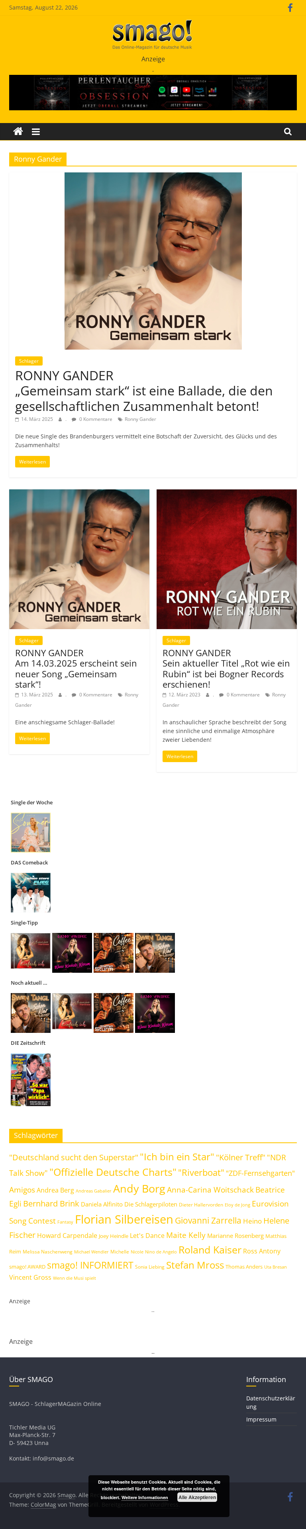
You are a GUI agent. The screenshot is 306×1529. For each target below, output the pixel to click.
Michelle (119, 1251)
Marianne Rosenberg (235, 1236)
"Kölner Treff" (240, 1157)
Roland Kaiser (209, 1249)
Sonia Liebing (150, 1267)
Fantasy (65, 1222)
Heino (252, 1221)
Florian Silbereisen (124, 1219)
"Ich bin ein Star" (177, 1156)
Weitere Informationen (145, 1497)
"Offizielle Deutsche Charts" (113, 1172)
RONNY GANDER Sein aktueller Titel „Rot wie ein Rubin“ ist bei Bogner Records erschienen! (226, 668)
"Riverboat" (201, 1172)
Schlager (29, 361)
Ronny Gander (140, 419)
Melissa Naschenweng (48, 1251)
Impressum (261, 1419)
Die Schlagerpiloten (150, 1204)
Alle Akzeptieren (197, 1497)
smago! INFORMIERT (90, 1265)
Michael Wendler (91, 1252)
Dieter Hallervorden (201, 1204)
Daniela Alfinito (102, 1204)
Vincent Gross (30, 1277)
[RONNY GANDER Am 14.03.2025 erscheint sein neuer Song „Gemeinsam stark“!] (79, 494)
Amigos (22, 1190)
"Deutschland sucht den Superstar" (73, 1157)
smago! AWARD (27, 1266)
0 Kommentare (95, 419)
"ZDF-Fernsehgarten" (260, 1173)
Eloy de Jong (237, 1205)
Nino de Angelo (161, 1252)
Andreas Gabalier (94, 1191)
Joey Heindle (113, 1236)
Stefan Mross (195, 1264)
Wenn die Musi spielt (74, 1278)
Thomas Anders (244, 1266)
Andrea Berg (55, 1190)
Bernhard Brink (51, 1203)
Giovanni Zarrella (208, 1220)
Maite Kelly (186, 1235)
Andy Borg (139, 1188)
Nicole (137, 1252)
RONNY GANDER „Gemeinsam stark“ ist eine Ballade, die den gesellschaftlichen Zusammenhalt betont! (144, 391)
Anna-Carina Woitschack (210, 1190)
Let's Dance (147, 1235)
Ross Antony (261, 1251)
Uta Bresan (275, 1267)
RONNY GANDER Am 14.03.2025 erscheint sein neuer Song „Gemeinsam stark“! (76, 668)
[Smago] (18, 131)
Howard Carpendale (67, 1235)
